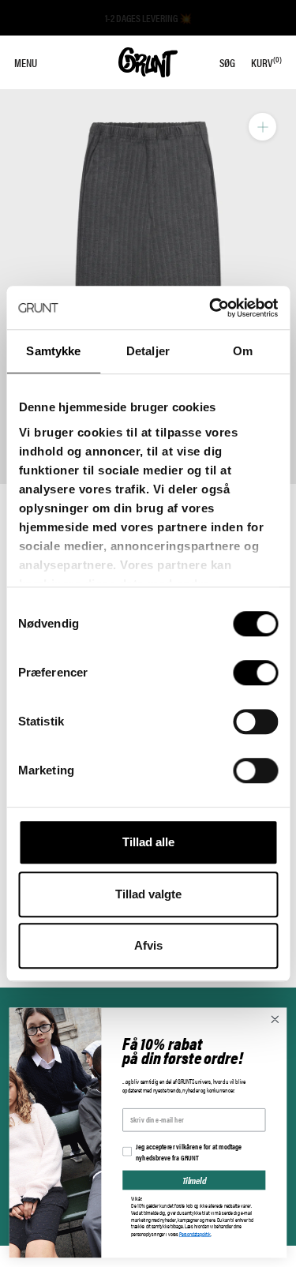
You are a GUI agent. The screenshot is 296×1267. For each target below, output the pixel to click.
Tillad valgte (148, 894)
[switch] (255, 672)
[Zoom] (262, 127)
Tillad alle (148, 842)
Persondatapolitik (195, 1233)
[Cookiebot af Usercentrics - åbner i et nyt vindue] (211, 308)
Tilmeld (194, 1179)
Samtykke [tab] (53, 351)
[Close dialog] (275, 1019)
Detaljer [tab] (148, 351)
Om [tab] (243, 351)
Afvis (148, 945)
